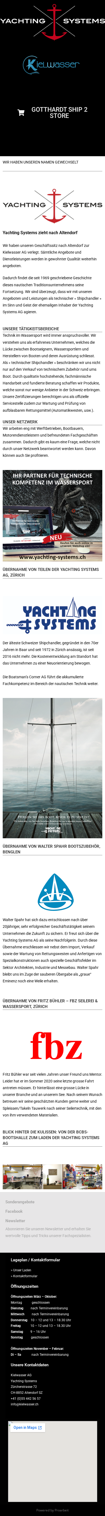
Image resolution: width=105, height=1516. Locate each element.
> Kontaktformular (24, 1276)
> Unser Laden (21, 1270)
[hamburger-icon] (96, 150)
